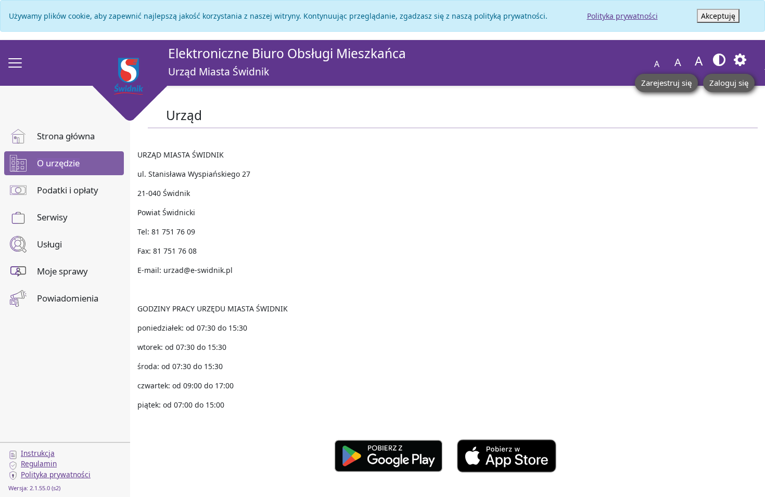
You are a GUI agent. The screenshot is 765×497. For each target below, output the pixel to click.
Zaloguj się (728, 82)
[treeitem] (64, 136)
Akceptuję (718, 16)
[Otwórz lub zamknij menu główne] (15, 63)
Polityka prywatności (622, 16)
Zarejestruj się (666, 82)
